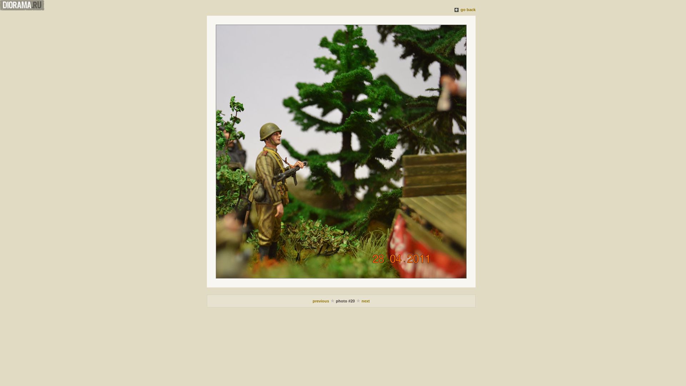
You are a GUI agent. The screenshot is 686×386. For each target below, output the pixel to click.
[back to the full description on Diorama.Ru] (456, 9)
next (366, 301)
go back (468, 9)
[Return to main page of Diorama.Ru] (22, 9)
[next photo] (341, 151)
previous (321, 301)
